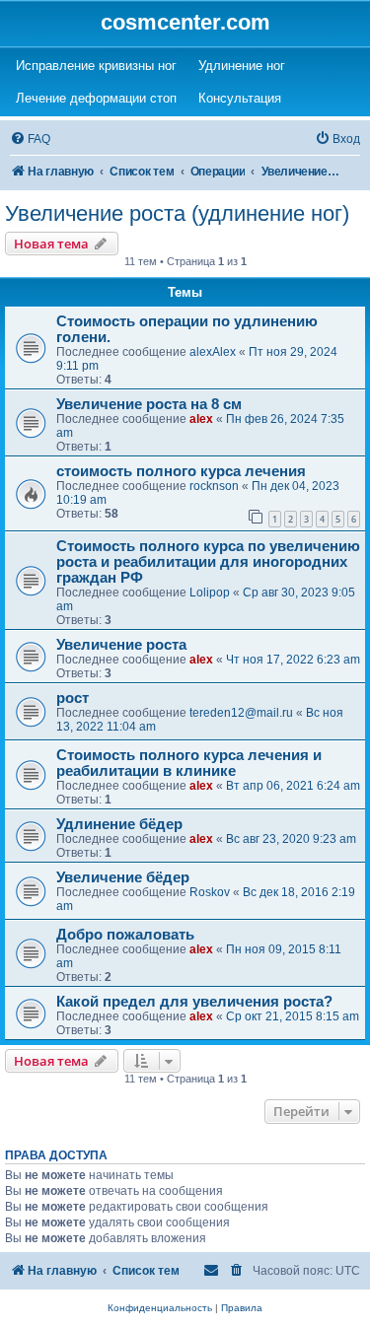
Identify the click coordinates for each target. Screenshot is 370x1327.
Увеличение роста (121, 645)
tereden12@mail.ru (241, 713)
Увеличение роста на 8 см (149, 404)
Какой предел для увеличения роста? (194, 1002)
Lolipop (209, 592)
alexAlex (212, 352)
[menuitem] (30, 139)
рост (72, 698)
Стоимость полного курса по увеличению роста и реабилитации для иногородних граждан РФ (208, 562)
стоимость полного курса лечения (181, 471)
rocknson (214, 486)
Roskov (209, 892)
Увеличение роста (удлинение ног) (177, 213)
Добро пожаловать (125, 935)
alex (201, 419)
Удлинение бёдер (119, 824)
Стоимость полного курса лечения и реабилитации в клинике (189, 763)
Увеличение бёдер (122, 877)
